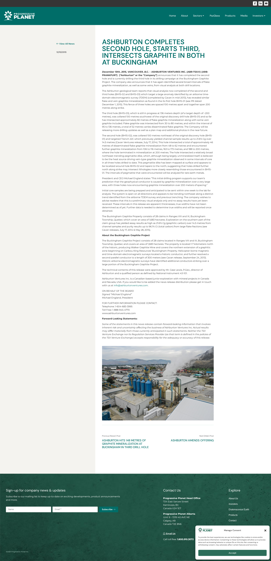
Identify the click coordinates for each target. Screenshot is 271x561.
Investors (258, 15)
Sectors (197, 15)
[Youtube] (266, 3)
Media (244, 15)
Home (172, 15)
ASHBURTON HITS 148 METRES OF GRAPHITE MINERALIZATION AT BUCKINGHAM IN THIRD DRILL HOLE (125, 444)
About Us (233, 498)
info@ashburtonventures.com (131, 285)
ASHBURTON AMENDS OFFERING (192, 440)
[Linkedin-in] (260, 3)
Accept (232, 553)
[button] (265, 530)
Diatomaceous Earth (239, 509)
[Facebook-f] (255, 3)
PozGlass (215, 15)
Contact (232, 520)
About (184, 15)
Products (230, 15)
